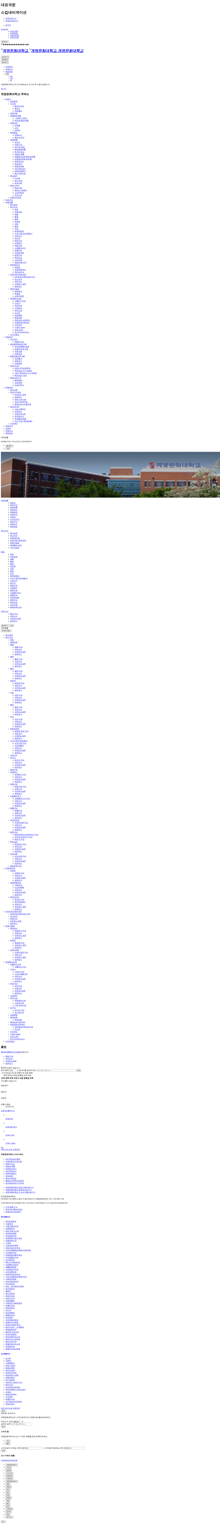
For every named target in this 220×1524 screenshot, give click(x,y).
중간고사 (9, 1517)
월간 (7, 1444)
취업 (7, 1484)
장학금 (8, 1470)
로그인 (3, 89)
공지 (7, 1492)
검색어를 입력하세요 (27, 1070)
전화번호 (9, 1476)
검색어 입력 (6, 1424)
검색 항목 (5, 1070)
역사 (7, 1489)
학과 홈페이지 (5, 1217)
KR (7, 74)
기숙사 (8, 1467)
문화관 (8, 1487)
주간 (7, 1441)
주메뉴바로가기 (12, 21)
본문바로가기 (11, 18)
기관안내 (9, 1478)
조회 (3, 1451)
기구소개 (9, 1473)
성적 (7, 1506)
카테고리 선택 (6, 1422)
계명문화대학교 (11, 1465)
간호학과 (9, 1509)
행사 (7, 1503)
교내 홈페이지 (5, 1354)
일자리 (8, 1511)
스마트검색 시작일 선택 (10, 1448)
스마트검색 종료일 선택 (53, 1448)
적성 (7, 1514)
